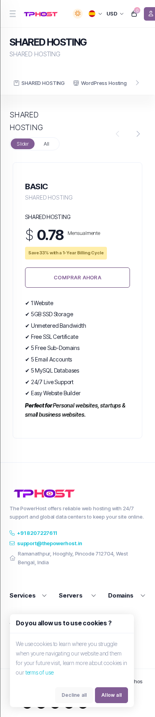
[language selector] (96, 13)
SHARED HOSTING (43, 83)
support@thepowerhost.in (49, 543)
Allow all (111, 695)
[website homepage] (42, 14)
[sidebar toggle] (12, 13)
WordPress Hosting (103, 83)
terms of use (39, 672)
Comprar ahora (77, 277)
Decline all (74, 695)
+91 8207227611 (37, 533)
